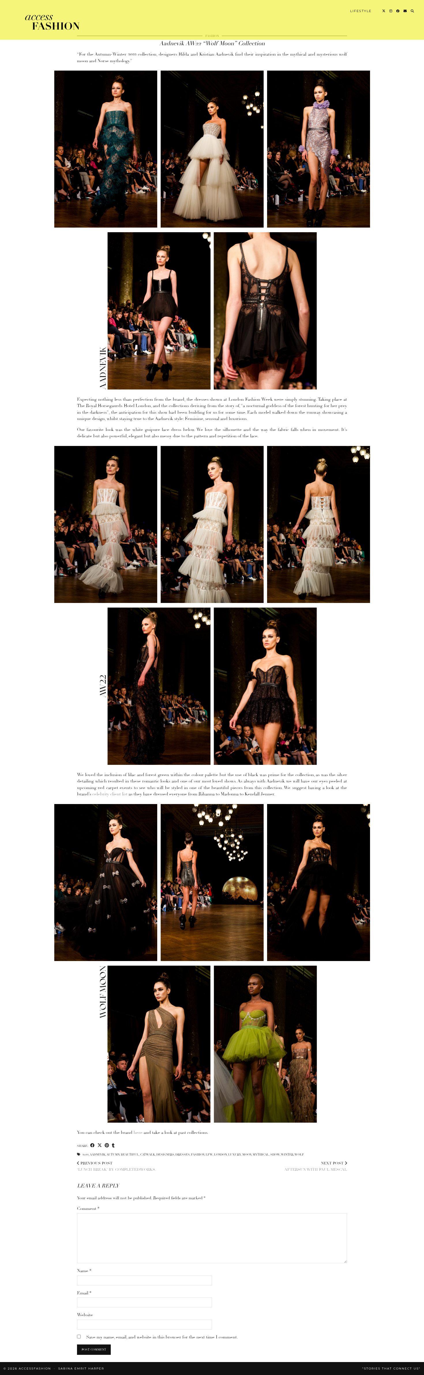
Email (84, 1292)
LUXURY (234, 1154)
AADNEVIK (97, 1154)
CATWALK (147, 1154)
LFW (209, 1154)
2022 (85, 1154)
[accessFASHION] (53, 20)
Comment (88, 1208)
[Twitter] (384, 10)
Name (84, 1270)
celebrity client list (109, 794)
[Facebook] (398, 10)
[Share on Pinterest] (106, 1145)
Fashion (197, 1154)
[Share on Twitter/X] (99, 1145)
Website (85, 1314)
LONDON (220, 1154)
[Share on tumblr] (113, 1145)
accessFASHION (35, 1368)
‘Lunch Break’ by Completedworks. (116, 1166)
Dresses (182, 1154)
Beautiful (130, 1154)
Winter (287, 1154)
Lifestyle (361, 11)
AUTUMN (112, 1154)
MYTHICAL (261, 1154)
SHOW (275, 1154)
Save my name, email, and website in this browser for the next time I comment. (162, 1337)
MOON (246, 1154)
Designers (165, 1154)
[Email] (405, 10)
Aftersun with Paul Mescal (315, 1166)
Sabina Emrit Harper (81, 1368)
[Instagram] (391, 10)
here (139, 1132)
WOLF (299, 1154)
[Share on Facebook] (92, 1145)
